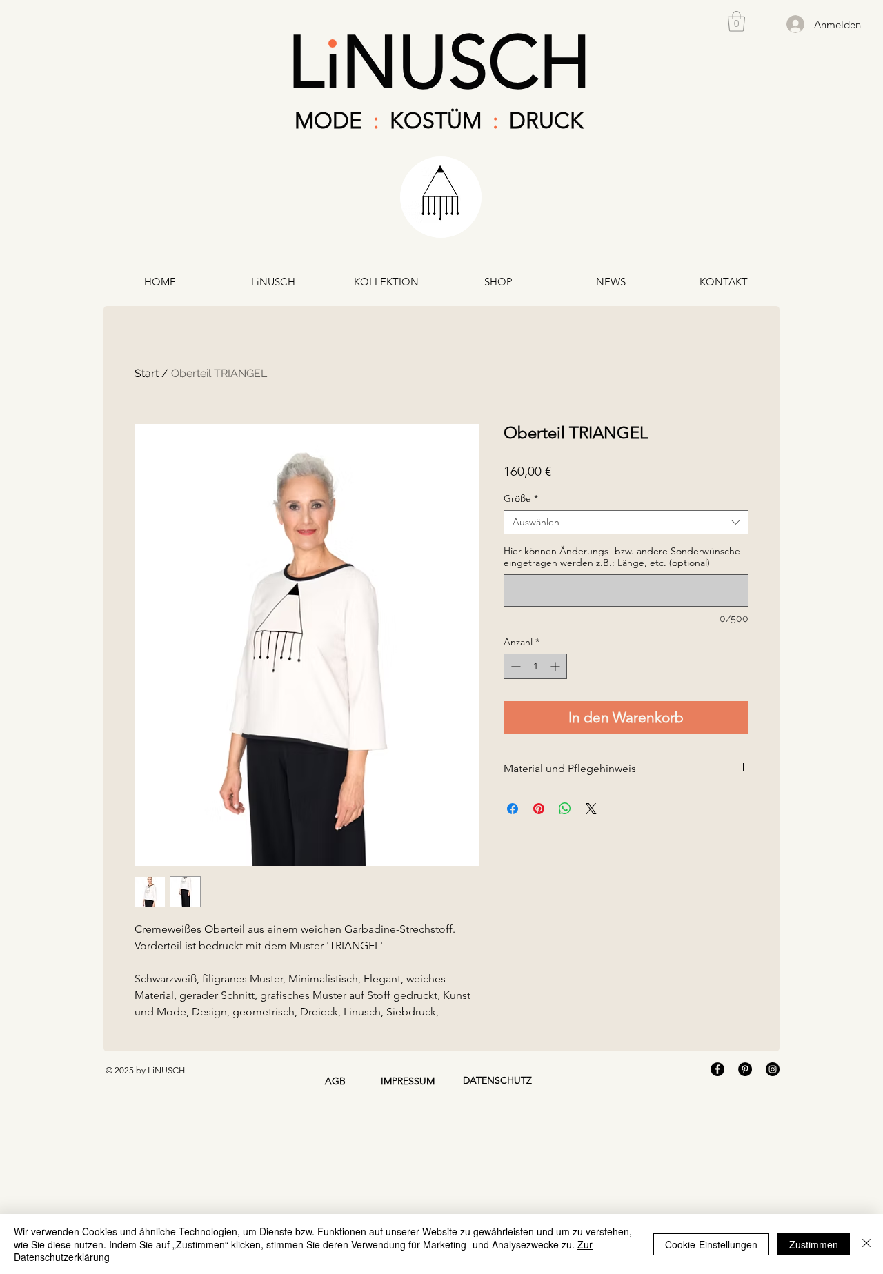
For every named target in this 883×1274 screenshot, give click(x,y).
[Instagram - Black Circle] (773, 1069)
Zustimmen (813, 1244)
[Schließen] (866, 1244)
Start (147, 373)
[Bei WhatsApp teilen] (565, 808)
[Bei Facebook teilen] (512, 808)
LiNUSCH (439, 62)
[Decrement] (514, 666)
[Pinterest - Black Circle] (745, 1069)
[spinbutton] (535, 666)
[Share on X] (591, 808)
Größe (521, 499)
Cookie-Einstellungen (711, 1244)
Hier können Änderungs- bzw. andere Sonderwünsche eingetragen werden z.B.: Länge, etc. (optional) (622, 557)
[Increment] (556, 666)
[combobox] (626, 522)
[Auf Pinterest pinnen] (538, 808)
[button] (736, 21)
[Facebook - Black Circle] (717, 1069)
